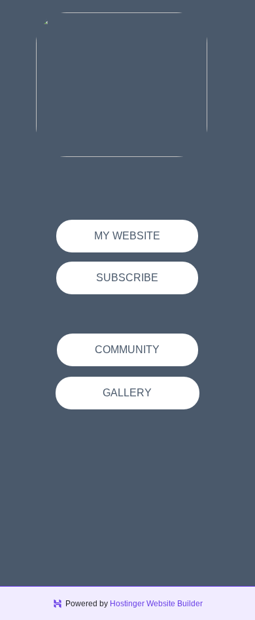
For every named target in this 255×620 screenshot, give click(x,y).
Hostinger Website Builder (156, 603)
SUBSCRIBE (127, 277)
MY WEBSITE (127, 235)
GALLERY (127, 392)
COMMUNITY (127, 349)
